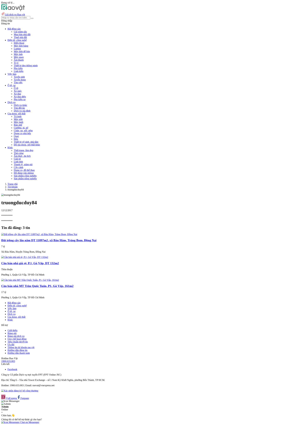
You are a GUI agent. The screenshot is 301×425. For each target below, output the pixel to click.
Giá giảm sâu (20, 31)
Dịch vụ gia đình (22, 110)
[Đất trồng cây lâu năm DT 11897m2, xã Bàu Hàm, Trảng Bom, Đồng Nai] (39, 234)
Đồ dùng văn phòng (24, 173)
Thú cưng (19, 153)
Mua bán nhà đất (22, 34)
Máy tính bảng (21, 45)
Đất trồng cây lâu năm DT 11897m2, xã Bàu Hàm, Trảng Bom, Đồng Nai (48, 240)
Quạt (16, 136)
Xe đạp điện (20, 96)
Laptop (17, 48)
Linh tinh (18, 161)
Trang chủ (13, 184)
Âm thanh (19, 60)
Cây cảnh (18, 167)
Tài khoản (13, 186)
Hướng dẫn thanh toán (19, 353)
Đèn (16, 139)
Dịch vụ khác (20, 105)
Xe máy (18, 91)
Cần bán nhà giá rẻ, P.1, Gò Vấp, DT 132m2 (30, 263)
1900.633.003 (8, 361)
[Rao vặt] (13, 10)
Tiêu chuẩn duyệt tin (18, 341)
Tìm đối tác (19, 108)
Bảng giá (12, 333)
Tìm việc (18, 82)
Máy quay (19, 57)
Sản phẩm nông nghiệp (25, 178)
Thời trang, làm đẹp (23, 150)
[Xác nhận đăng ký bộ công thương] (19, 390)
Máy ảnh (18, 54)
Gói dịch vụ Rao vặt (15, 14)
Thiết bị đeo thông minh (26, 65)
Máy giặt (18, 119)
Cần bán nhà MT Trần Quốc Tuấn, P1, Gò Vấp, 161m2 (37, 286)
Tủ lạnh (17, 116)
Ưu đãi (11, 344)
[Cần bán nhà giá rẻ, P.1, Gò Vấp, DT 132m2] (24, 257)
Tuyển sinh (19, 77)
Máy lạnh (18, 122)
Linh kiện (18, 71)
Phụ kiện (18, 68)
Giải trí (17, 158)
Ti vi (16, 62)
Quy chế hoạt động (17, 339)
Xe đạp (17, 93)
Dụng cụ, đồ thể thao (24, 170)
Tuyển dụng (20, 79)
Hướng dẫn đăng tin (17, 350)
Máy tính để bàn (22, 51)
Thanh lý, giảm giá (23, 164)
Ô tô (16, 88)
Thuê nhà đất (20, 37)
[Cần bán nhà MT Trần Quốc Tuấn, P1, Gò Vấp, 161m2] (30, 280)
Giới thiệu (12, 330)
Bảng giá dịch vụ (16, 336)
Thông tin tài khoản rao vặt (21, 347)
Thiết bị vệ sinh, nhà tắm (26, 142)
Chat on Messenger (29, 422)
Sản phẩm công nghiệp (25, 175)
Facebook (12, 369)
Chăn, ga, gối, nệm (23, 130)
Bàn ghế (18, 125)
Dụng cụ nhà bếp (22, 133)
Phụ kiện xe (20, 99)
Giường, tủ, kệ (21, 127)
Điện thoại (19, 43)
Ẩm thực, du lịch (22, 156)
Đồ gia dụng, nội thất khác (27, 144)
